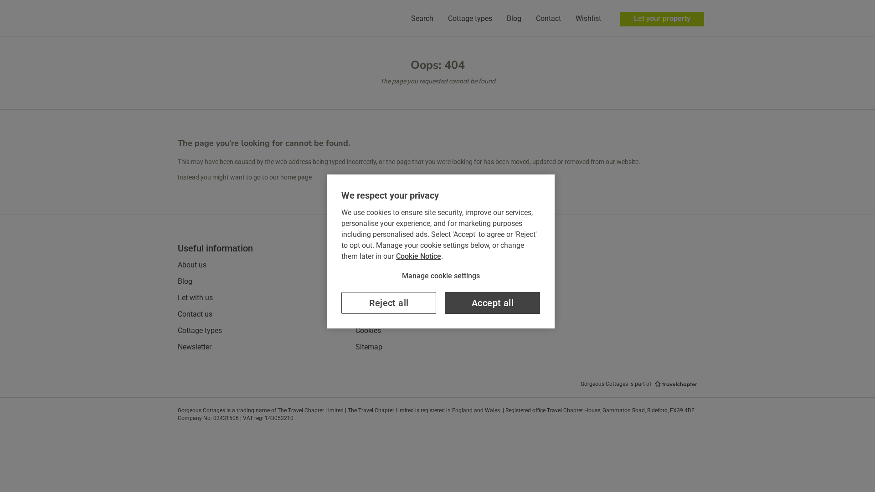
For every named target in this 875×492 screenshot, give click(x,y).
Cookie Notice (418, 256)
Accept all (493, 302)
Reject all (389, 302)
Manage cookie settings (441, 276)
